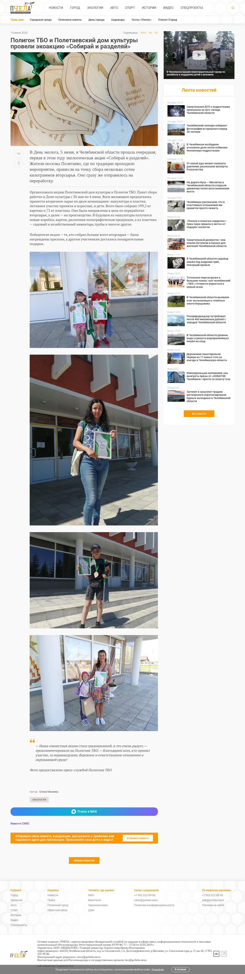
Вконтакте (94, 900)
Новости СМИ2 (20, 823)
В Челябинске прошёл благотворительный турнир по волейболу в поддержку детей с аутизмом (196, 73)
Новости (56, 8)
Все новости (199, 413)
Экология (95, 8)
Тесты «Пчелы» (141, 19)
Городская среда (41, 19)
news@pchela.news (146, 900)
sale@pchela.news (213, 900)
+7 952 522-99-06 (144, 895)
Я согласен (180, 969)
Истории (149, 8)
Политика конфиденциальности (154, 905)
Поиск (51, 900)
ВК (150, 32)
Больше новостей (84, 860)
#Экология (39, 799)
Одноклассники (98, 905)
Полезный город (57, 905)
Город (75, 8)
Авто (114, 8)
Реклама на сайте (213, 905)
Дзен (91, 910)
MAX (143, 32)
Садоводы (118, 19)
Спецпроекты (191, 8)
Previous (166, 55)
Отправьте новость (138, 838)
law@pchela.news (135, 960)
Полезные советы (70, 19)
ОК (156, 32)
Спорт (130, 8)
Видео (168, 8)
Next (231, 55)
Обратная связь (57, 910)
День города (96, 19)
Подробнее (158, 969)
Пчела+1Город (167, 19)
